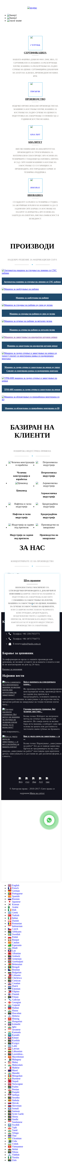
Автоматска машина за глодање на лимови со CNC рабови (32, 282)
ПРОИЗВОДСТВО (35, 99)
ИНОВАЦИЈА (35, 195)
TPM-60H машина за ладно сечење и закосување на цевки (32, 389)
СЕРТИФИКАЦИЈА (35, 52)
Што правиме (32, 580)
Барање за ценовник (12, 669)
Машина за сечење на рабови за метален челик (32, 330)
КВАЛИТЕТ (35, 142)
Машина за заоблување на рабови (32, 298)
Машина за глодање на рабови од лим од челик (32, 314)
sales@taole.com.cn (31, 644)
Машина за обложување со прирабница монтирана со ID (32, 408)
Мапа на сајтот (37, 793)
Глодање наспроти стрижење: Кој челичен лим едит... (39, 710)
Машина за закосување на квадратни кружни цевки (32, 346)
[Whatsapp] (49, 820)
